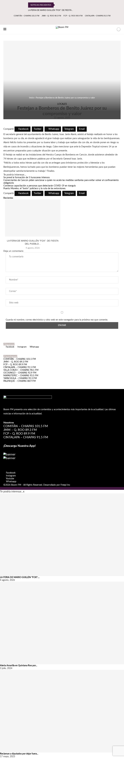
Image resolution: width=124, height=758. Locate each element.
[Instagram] (60, 20)
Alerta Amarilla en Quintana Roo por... (18, 665)
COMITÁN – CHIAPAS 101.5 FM (26, 16)
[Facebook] (55, 20)
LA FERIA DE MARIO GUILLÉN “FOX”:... (20, 577)
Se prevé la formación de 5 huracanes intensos (26, 177)
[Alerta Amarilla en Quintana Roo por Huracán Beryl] (62, 623)
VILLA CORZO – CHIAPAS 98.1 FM (20, 370)
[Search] (113, 29)
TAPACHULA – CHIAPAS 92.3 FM (20, 378)
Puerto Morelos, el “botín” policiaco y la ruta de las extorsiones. (34, 188)
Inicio (31, 98)
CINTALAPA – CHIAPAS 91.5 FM (97, 16)
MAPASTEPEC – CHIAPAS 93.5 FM (20, 375)
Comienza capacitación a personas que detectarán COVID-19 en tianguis (39, 186)
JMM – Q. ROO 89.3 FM (51, 16)
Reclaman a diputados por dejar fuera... (19, 754)
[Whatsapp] (68, 20)
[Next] (62, 5)
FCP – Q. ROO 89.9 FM (73, 16)
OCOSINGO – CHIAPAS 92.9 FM (19, 373)
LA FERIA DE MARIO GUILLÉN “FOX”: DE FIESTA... (50, 10)
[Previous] (58, 5)
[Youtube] (64, 20)
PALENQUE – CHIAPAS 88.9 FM (19, 381)
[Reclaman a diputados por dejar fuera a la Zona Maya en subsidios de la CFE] (62, 711)
